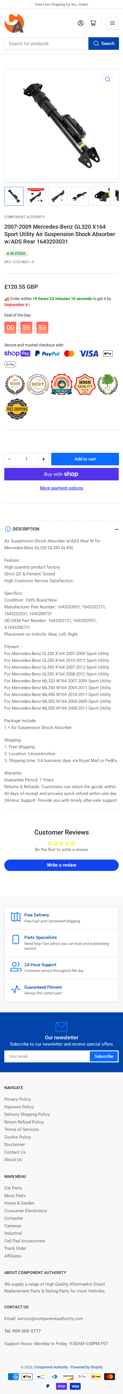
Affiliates (12, 1256)
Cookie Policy (17, 1137)
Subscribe (103, 1056)
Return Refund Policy (24, 1122)
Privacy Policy (17, 1099)
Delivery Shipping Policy (27, 1114)
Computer (13, 1218)
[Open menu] (112, 23)
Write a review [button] (61, 865)
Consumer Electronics (25, 1210)
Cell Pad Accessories (24, 1241)
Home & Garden (19, 1203)
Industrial (13, 1233)
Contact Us (15, 1152)
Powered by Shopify (87, 1367)
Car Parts (13, 1188)
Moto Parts (15, 1195)
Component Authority (24, 217)
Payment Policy (19, 1107)
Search (107, 43)
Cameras (12, 1225)
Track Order (15, 1248)
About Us (13, 1159)
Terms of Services (21, 1129)
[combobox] (61, 43)
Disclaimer (14, 1144)
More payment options (61, 488)
